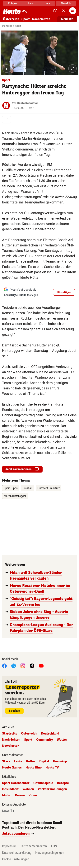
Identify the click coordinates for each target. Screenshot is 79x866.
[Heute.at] (12, 11)
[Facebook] (4, 666)
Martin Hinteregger (15, 496)
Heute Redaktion (27, 103)
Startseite (7, 26)
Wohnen (28, 789)
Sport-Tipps (11, 488)
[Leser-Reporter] (55, 10)
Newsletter (10, 746)
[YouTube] (41, 666)
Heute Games (12, 767)
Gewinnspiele (43, 783)
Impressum (9, 846)
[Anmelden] (63, 10)
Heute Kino (34, 767)
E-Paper (12, 3)
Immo (31, 3)
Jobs (47, 3)
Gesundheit (10, 789)
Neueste (67, 19)
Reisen (20, 795)
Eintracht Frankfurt (48, 488)
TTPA (54, 846)
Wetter (62, 740)
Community (44, 740)
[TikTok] (32, 666)
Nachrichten (11, 740)
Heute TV (52, 767)
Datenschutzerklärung (16, 853)
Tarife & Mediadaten (33, 846)
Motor (6, 795)
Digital (44, 761)
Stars (6, 761)
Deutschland (50, 733)
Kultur (30, 761)
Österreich (11, 19)
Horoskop (60, 761)
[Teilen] (6, 119)
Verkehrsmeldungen (52, 789)
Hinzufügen (64, 292)
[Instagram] (23, 666)
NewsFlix (66, 3)
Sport (25, 19)
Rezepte (63, 783)
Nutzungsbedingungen (49, 853)
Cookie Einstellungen (15, 859)
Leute (18, 761)
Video (33, 795)
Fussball (27, 488)
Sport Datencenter (16, 783)
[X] (13, 666)
